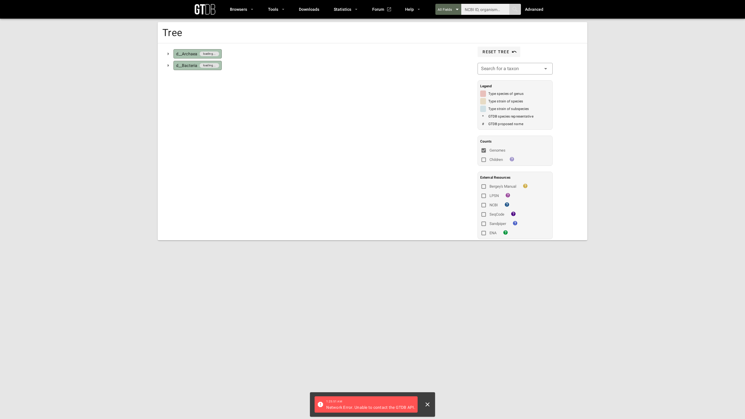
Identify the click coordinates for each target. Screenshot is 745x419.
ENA (492, 233)
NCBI (493, 205)
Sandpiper (497, 223)
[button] (241, 9)
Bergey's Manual (502, 186)
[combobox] (515, 68)
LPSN (494, 195)
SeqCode (496, 214)
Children (496, 159)
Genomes (497, 150)
